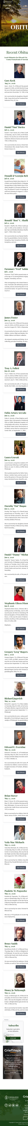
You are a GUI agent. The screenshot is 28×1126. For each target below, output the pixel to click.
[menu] (25, 5)
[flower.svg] (13, 1105)
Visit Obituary (21, 104)
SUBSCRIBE (13, 1038)
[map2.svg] (9, 1105)
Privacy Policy (21, 1124)
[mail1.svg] (17, 1105)
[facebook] (6, 1105)
